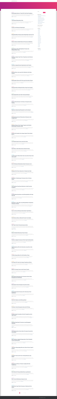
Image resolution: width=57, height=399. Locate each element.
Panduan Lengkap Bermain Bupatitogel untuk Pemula (21, 65)
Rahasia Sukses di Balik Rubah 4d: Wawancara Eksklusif (22, 41)
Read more (24, 52)
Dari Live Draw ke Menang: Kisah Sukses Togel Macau (21, 210)
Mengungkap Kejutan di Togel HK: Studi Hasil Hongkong (22, 13)
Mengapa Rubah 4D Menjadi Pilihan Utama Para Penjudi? (22, 87)
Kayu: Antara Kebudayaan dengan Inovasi (19, 379)
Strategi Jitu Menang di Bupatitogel (18, 27)
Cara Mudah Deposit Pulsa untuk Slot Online (20, 141)
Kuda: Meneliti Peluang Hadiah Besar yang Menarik (21, 371)
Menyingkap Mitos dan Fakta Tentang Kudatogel (21, 94)
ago (15, 16)
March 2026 (39, 35)
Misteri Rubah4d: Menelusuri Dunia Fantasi (19, 232)
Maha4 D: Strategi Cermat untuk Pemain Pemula (20, 269)
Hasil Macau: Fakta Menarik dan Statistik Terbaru (21, 148)
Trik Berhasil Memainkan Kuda (17, 20)
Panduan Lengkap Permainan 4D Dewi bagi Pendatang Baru (22, 239)
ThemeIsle (44, 397)
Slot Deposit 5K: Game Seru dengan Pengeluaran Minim (22, 262)
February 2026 (39, 36)
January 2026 (39, 37)
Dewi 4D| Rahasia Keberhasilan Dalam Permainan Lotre (22, 163)
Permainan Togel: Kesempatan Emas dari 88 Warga (21, 307)
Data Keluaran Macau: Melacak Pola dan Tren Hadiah (21, 217)
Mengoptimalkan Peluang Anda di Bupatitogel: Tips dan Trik (23, 34)
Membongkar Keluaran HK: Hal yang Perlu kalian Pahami (22, 80)
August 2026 (39, 29)
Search (38, 11)
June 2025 (39, 45)
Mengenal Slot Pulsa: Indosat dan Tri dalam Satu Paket (21, 171)
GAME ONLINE (13, 19)
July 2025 (39, 44)
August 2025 (39, 43)
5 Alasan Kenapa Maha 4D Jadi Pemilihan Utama (20, 255)
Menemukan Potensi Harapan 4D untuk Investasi (20, 284)
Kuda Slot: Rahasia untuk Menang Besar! (19, 299)
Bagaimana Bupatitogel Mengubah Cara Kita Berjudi (21, 109)
